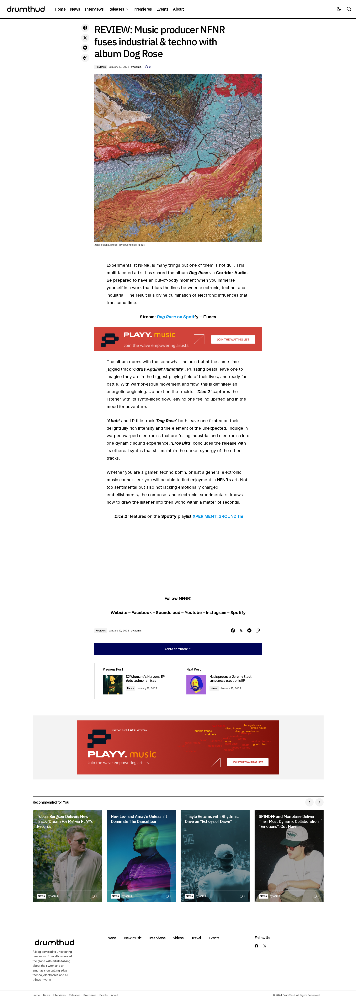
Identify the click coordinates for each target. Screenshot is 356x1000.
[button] (339, 9)
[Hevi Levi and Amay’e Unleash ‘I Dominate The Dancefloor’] (141, 856)
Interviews (157, 938)
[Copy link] (85, 58)
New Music (133, 938)
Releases (74, 995)
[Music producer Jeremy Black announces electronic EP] (220, 681)
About (114, 995)
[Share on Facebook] (85, 28)
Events (214, 938)
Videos (178, 938)
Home (36, 995)
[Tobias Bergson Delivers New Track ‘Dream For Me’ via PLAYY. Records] (67, 856)
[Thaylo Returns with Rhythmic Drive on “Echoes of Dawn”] (215, 856)
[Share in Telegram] (85, 48)
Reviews (101, 66)
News (130, 688)
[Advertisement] (178, 339)
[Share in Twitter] (85, 38)
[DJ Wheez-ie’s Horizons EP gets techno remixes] (136, 681)
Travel (196, 938)
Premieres (90, 995)
